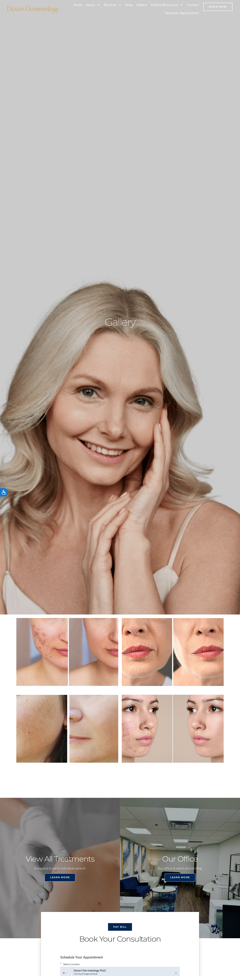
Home (77, 5)
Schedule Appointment (182, 13)
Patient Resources (165, 5)
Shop (129, 5)
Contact (193, 5)
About (90, 5)
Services (110, 5)
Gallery (142, 5)
